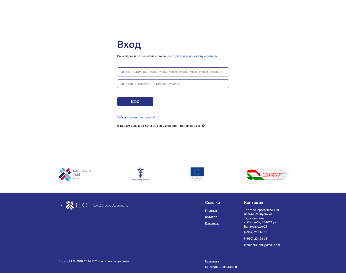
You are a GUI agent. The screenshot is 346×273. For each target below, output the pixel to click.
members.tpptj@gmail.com (262, 245)
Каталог (211, 217)
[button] (203, 126)
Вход (135, 101)
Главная (211, 210)
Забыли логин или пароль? (136, 117)
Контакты (212, 223)
